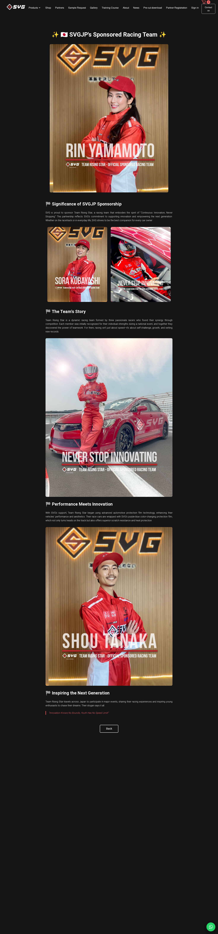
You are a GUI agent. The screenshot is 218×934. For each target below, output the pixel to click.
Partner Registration (176, 7)
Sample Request (77, 7)
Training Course (110, 7)
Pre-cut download (152, 7)
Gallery (94, 7)
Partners (59, 7)
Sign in (195, 7)
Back (109, 728)
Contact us (208, 9)
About (126, 7)
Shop (48, 7)
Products (33, 7)
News (136, 7)
